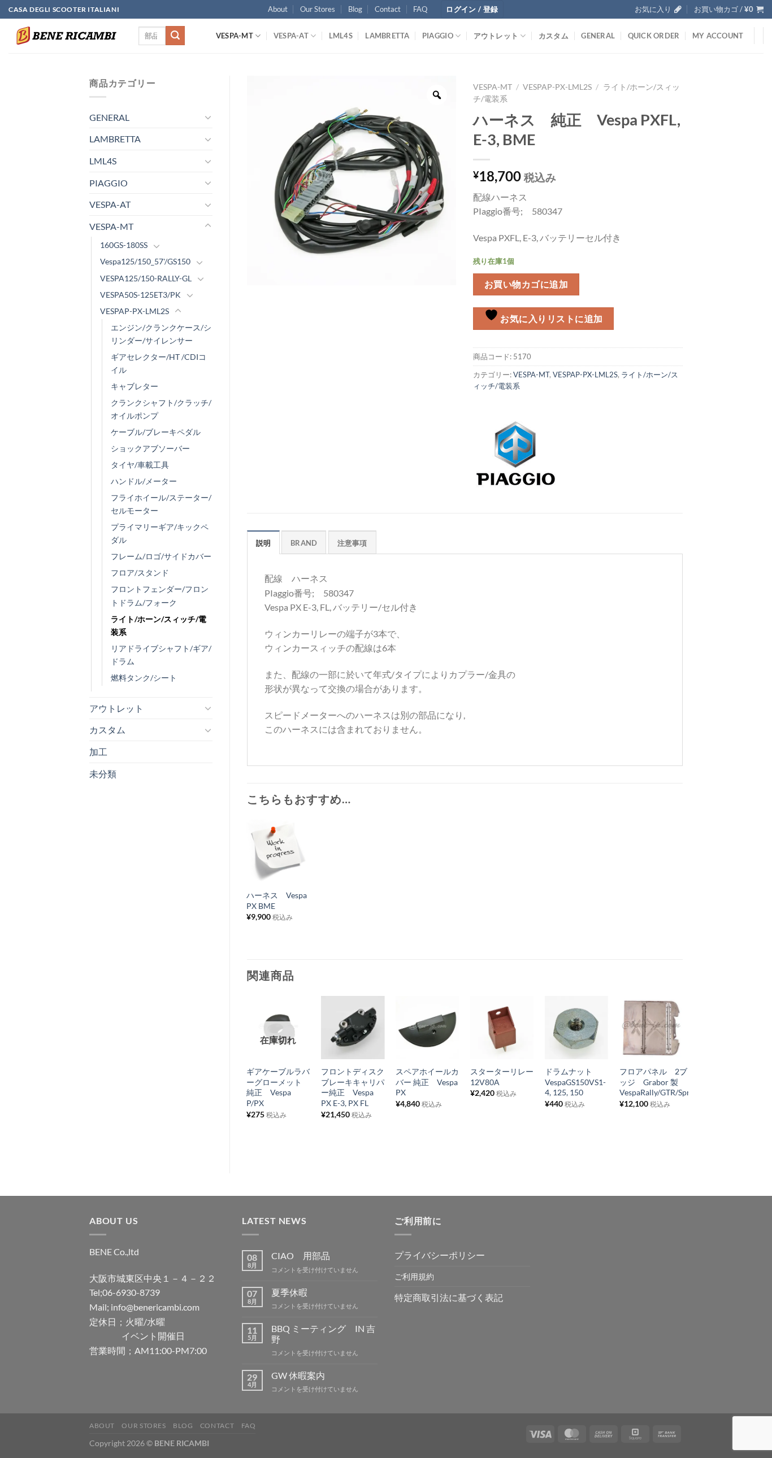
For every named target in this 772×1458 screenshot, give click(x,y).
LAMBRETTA (387, 35)
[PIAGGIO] (515, 453)
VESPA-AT (291, 35)
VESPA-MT (234, 35)
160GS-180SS (124, 245)
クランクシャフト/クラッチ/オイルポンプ (161, 409)
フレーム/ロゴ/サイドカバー (161, 556)
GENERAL (598, 35)
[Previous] (247, 1075)
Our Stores (317, 9)
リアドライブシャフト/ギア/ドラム (161, 654)
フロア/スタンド (140, 572)
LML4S (341, 35)
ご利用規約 (414, 1276)
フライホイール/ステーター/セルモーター (161, 504)
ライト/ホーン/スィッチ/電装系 (158, 625)
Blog (355, 9)
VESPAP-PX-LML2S (134, 311)
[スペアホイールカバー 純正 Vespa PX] (427, 1027)
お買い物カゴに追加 (526, 284)
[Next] (682, 1075)
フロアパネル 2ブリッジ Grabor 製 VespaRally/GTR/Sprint (659, 1082)
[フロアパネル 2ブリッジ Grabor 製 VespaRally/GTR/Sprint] (651, 1027)
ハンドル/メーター (144, 481)
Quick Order (654, 35)
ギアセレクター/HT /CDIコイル (158, 363)
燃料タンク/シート (144, 677)
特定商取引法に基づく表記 (448, 1297)
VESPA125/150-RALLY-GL (146, 278)
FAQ (420, 9)
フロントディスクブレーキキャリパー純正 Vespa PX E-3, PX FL (352, 1087)
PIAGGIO (437, 35)
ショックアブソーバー (150, 448)
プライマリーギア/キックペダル (160, 533)
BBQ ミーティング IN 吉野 (323, 1333)
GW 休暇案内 (298, 1375)
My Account (718, 35)
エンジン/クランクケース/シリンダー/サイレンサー (161, 334)
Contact (388, 9)
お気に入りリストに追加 (550, 319)
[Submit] (175, 35)
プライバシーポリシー (439, 1255)
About (278, 9)
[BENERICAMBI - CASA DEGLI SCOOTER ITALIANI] (65, 35)
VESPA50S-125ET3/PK (140, 294)
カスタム (554, 35)
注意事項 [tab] (352, 542)
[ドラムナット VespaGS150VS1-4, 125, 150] (576, 1027)
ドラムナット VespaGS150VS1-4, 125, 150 (575, 1082)
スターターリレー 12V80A (502, 1077)
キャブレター (134, 386)
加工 (98, 751)
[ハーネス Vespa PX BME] (278, 851)
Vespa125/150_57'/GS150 (145, 261)
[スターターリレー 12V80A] (502, 1027)
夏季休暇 (289, 1292)
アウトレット (496, 35)
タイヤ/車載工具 (140, 464)
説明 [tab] (263, 542)
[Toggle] (207, 117)
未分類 (102, 773)
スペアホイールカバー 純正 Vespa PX (427, 1082)
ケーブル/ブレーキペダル (156, 432)
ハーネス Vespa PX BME (276, 900)
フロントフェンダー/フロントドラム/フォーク (160, 595)
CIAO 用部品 (300, 1255)
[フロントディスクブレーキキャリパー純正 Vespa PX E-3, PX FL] (352, 1027)
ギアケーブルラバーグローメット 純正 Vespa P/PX (278, 1087)
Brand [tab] (303, 542)
